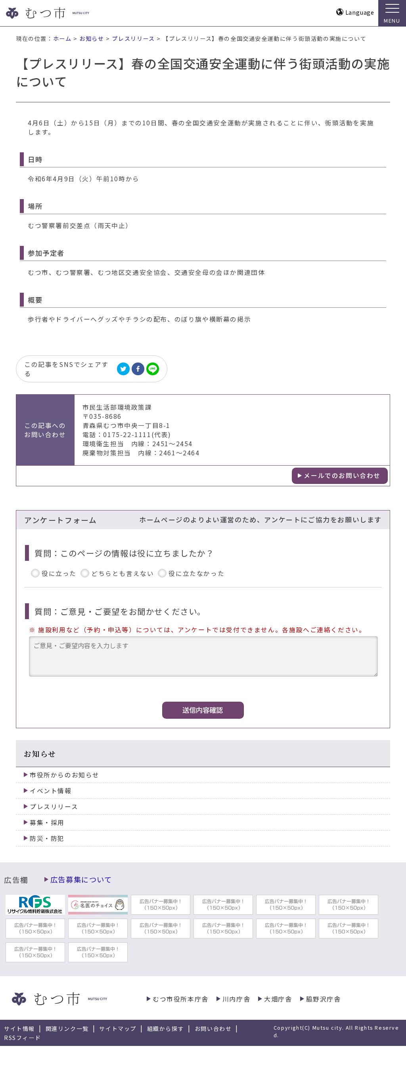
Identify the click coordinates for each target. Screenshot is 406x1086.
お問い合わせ (213, 1028)
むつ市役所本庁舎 (181, 998)
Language (359, 12)
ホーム (62, 38)
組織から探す (165, 1028)
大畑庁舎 (278, 998)
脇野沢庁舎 (323, 998)
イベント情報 (51, 790)
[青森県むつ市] (62, 13)
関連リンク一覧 (67, 1028)
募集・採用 (47, 822)
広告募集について (81, 879)
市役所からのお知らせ (65, 774)
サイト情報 (19, 1028)
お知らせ (91, 38)
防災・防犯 (47, 838)
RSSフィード (22, 1038)
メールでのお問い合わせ (342, 475)
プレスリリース (133, 38)
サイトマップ (117, 1028)
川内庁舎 (236, 998)
